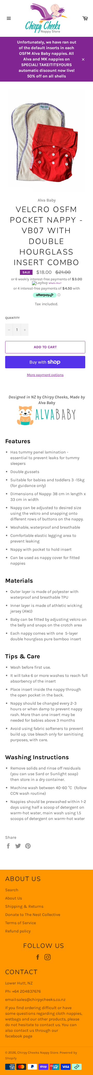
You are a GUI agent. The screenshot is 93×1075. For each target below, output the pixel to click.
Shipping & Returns (24, 906)
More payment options (45, 375)
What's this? (55, 283)
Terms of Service (20, 922)
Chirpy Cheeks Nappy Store (37, 1052)
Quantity (12, 318)
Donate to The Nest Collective (32, 914)
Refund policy (17, 931)
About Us (13, 898)
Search (11, 889)
